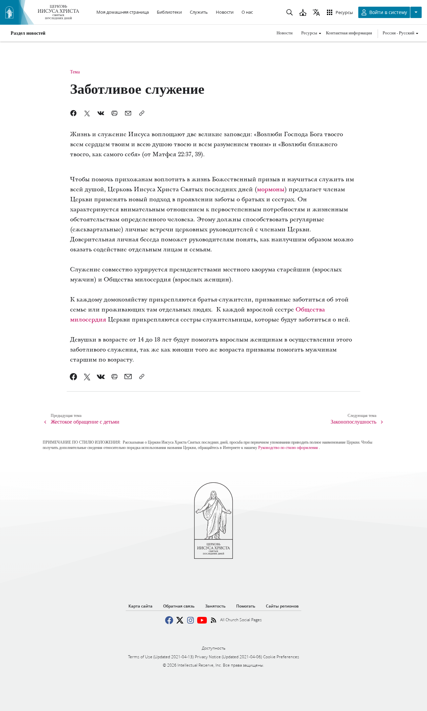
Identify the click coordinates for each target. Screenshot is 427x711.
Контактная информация (349, 33)
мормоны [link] (271, 189)
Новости (285, 33)
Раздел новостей (28, 33)
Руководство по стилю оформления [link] (288, 447)
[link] (73, 376)
